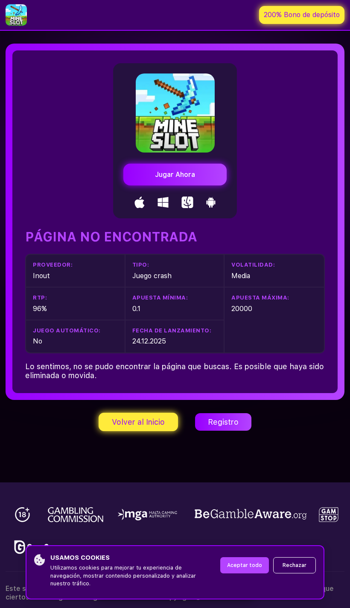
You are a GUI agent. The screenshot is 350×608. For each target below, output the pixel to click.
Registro (223, 421)
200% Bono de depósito (302, 15)
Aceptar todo (244, 565)
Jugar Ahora (175, 174)
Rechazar (294, 565)
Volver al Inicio (138, 421)
